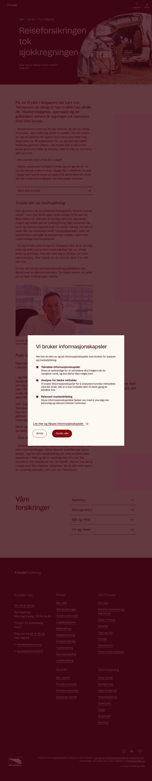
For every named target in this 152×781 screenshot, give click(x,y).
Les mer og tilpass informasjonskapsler (58, 424)
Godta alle (62, 433)
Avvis (39, 433)
